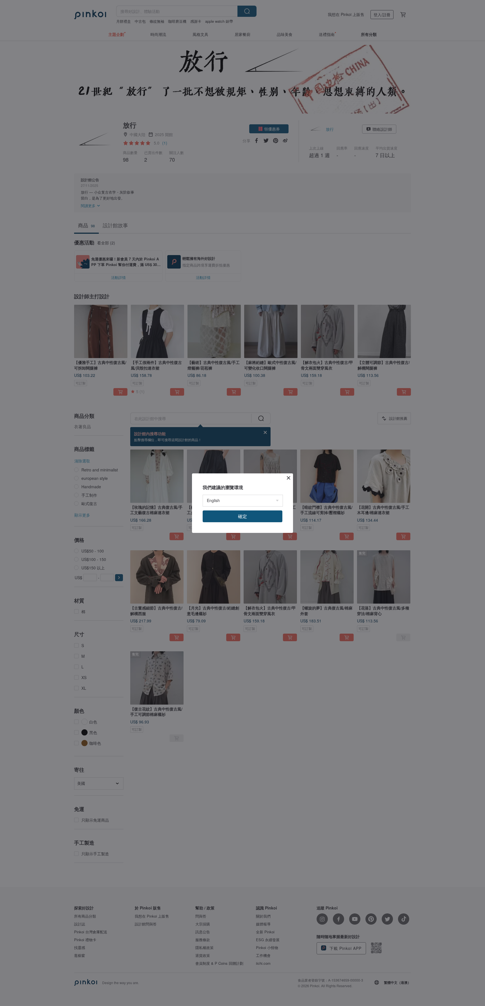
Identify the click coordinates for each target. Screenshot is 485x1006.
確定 (242, 516)
